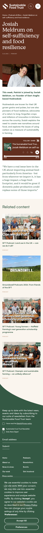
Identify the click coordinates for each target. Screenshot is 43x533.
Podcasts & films (15, 15)
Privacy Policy (30, 505)
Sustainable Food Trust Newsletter (18, 429)
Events (26, 467)
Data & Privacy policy (24, 423)
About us (6, 462)
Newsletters (28, 462)
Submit (5, 446)
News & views (8, 467)
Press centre (7, 476)
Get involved (28, 472)
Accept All (21, 520)
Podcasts (27, 458)
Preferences (21, 527)
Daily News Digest (12, 432)
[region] (21, 505)
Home (4, 15)
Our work (6, 472)
